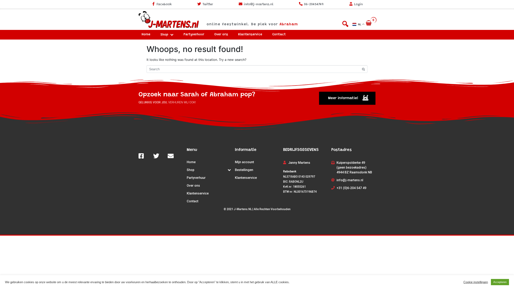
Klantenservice (250, 34)
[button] (347, 98)
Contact (279, 34)
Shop (164, 34)
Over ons (221, 34)
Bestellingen (244, 170)
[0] (369, 23)
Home (146, 34)
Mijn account (244, 162)
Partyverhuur (194, 34)
